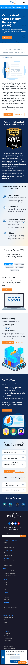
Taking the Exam (9, 267)
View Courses (19, 342)
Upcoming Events (8, 595)
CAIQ (5, 622)
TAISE (5, 582)
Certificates (7, 580)
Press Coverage (8, 638)
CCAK (5, 587)
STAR (5, 624)
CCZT (5, 589)
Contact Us (7, 410)
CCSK (5, 584)
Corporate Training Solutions (14, 53)
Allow (15, 661)
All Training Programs (14, 46)
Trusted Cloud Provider (10, 576)
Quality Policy (7, 640)
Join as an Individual (9, 550)
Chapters (6, 553)
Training (6, 610)
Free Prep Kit (8, 114)
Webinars (6, 597)
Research (6, 558)
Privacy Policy (17, 654)
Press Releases (8, 636)
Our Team (7, 644)
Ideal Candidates (14, 270)
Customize (15, 658)
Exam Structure (19, 267)
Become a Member (9, 547)
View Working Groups (9, 563)
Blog (5, 605)
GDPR (5, 627)
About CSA (7, 631)
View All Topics (8, 565)
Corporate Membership (10, 540)
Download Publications (10, 561)
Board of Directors (8, 646)
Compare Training (19, 264)
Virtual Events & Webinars (10, 607)
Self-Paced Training (8, 342)
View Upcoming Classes (14, 49)
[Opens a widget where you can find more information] (22, 662)
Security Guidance (8, 617)
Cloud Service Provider (10, 573)
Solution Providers (8, 543)
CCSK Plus (7, 329)
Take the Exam (7, 37)
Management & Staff (9, 648)
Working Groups (8, 555)
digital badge (21, 223)
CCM (5, 620)
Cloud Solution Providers (10, 545)
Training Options (19, 114)
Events (6, 592)
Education (7, 57)
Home (2, 57)
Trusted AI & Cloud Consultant (12, 571)
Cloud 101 (6, 612)
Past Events (7, 599)
